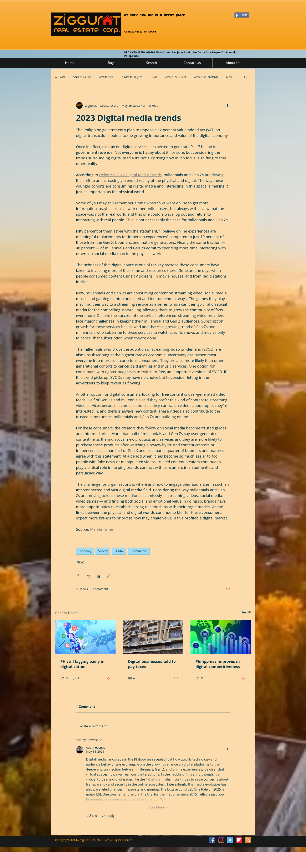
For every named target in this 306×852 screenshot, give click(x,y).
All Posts (60, 77)
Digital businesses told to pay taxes (152, 664)
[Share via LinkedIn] (98, 576)
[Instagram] (221, 840)
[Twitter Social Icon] (230, 840)
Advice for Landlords (206, 77)
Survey (103, 551)
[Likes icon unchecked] (88, 815)
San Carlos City (82, 77)
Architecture (106, 77)
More (229, 77)
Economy (85, 551)
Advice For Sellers (175, 77)
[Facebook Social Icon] (212, 840)
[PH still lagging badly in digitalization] (85, 637)
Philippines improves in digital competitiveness (217, 664)
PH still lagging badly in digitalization (82, 664)
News (154, 77)
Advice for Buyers (132, 77)
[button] (246, 77)
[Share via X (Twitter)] (88, 576)
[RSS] (248, 840)
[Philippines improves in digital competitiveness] (220, 637)
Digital (119, 551)
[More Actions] (227, 749)
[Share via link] (109, 576)
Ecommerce (139, 551)
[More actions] (227, 105)
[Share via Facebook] (78, 576)
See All (246, 612)
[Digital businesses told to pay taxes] (153, 637)
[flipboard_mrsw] (239, 840)
